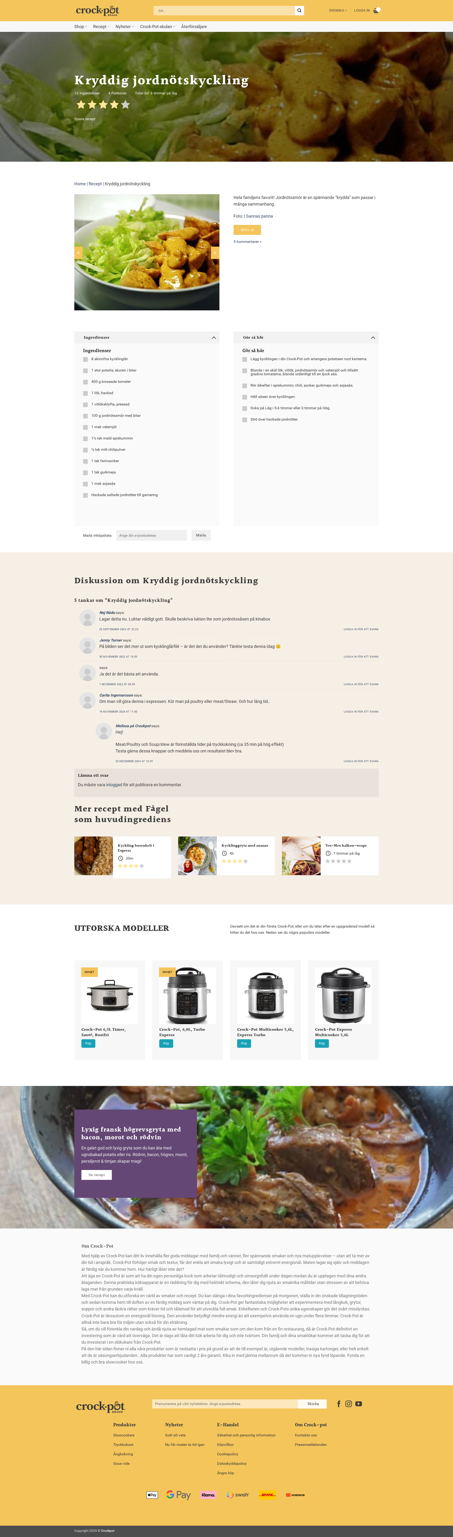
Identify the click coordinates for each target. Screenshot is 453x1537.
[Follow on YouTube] (358, 1404)
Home (80, 184)
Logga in (362, 10)
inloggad (114, 784)
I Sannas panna (258, 216)
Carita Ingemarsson (116, 695)
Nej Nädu (107, 612)
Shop (79, 26)
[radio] (81, 105)
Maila (201, 535)
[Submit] (299, 10)
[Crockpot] (98, 10)
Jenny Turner (110, 640)
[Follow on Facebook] (339, 1404)
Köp (88, 1043)
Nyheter (123, 26)
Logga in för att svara (361, 629)
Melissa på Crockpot (133, 726)
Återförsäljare (194, 26)
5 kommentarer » (248, 241)
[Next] (385, 998)
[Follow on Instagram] (348, 1404)
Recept (99, 26)
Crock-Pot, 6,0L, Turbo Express (182, 1032)
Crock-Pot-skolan (156, 26)
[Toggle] (213, 337)
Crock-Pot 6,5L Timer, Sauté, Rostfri (103, 1032)
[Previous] (68, 998)
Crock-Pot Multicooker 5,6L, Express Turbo (265, 1032)
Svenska (336, 10)
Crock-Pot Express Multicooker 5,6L (333, 1032)
